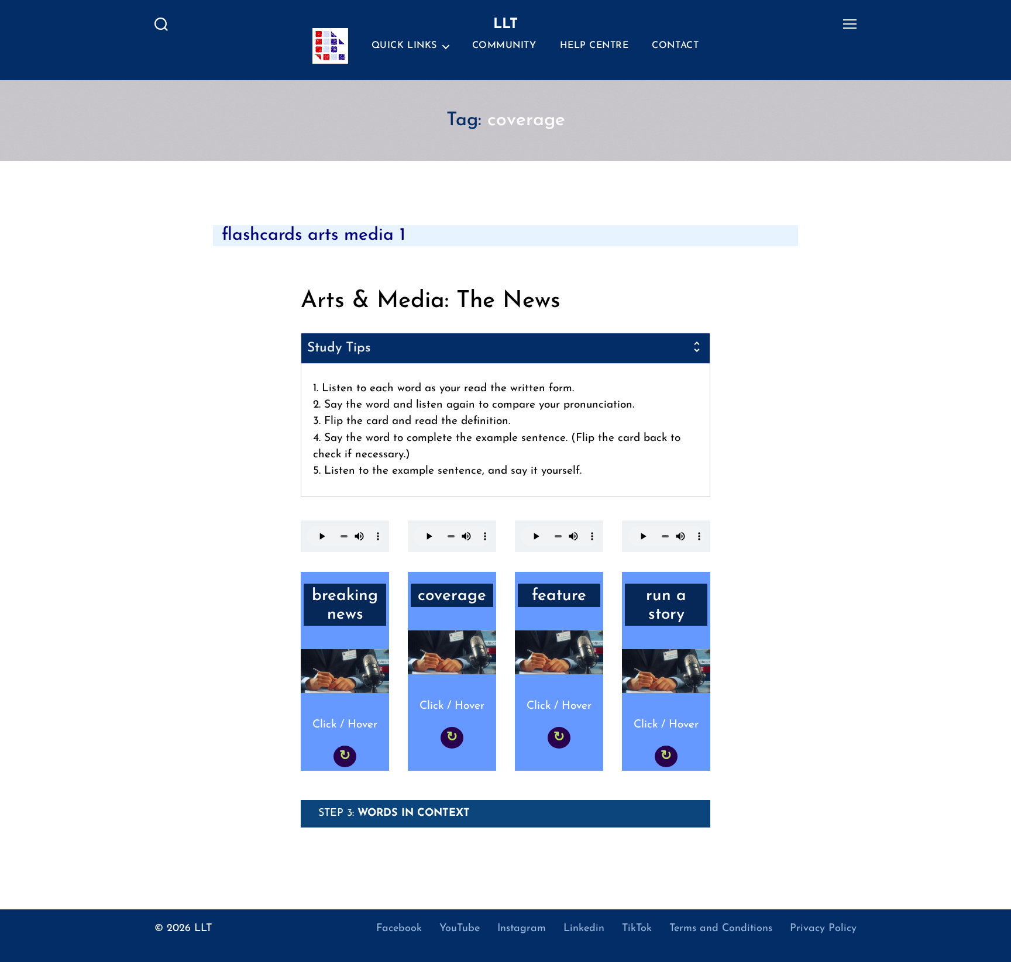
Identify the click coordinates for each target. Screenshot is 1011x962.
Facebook (399, 928)
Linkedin (583, 928)
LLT (203, 928)
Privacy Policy (823, 928)
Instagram (521, 928)
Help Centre (594, 45)
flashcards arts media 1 (313, 235)
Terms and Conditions (720, 928)
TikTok (637, 928)
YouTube (459, 928)
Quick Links (404, 45)
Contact (675, 45)
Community (504, 45)
